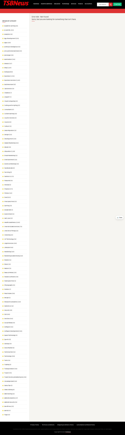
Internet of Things (10, 231)
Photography (8, 285)
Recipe (6, 297)
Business (36, 4)
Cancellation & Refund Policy (86, 425)
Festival (6, 185)
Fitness (6, 193)
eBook (6, 147)
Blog (5, 68)
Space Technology (10, 335)
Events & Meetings (10, 164)
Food (5, 197)
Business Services (10, 80)
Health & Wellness (46, 4)
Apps (5, 42)
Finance (80, 4)
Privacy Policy (34, 425)
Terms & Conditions (48, 425)
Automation (8, 59)
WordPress (7, 406)
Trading (6, 364)
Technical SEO (8, 352)
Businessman (8, 84)
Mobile (6, 260)
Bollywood (7, 72)
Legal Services (8, 243)
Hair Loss (7, 218)
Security (6, 310)
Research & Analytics (11, 302)
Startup (6, 343)
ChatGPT (7, 97)
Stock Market (8, 348)
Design (6, 134)
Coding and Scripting (10, 105)
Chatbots (7, 93)
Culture (6, 126)
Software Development (11, 331)
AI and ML (7, 30)
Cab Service (8, 88)
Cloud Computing (9, 101)
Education (57, 4)
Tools (6, 360)
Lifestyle (7, 247)
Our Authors (88, 4)
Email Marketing (9, 155)
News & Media (8, 272)
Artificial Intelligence (11, 47)
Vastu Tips (7, 385)
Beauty (6, 63)
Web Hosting (8, 394)
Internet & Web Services (11, 226)
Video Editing (8, 389)
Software (7, 327)
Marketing (7, 252)
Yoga (5, 415)
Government (8, 214)
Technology (65, 4)
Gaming (6, 206)
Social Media (8, 323)
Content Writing (9, 114)
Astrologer (7, 55)
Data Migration (9, 130)
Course (6, 122)
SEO (5, 314)
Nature (6, 268)
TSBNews (68, 432)
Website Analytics (9, 398)
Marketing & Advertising (12, 256)
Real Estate (8, 293)
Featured (7, 180)
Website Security (9, 402)
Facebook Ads (8, 168)
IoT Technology (9, 239)
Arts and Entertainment (11, 51)
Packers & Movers (10, 277)
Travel (6, 373)
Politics (6, 289)
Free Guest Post (9, 201)
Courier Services (9, 118)
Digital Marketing (9, 143)
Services (73, 4)
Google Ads (7, 210)
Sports (6, 339)
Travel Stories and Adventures (13, 377)
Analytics (7, 34)
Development (8, 139)
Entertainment (9, 160)
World (6, 410)
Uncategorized (9, 381)
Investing (7, 235)
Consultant (7, 109)
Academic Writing (9, 26)
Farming (7, 172)
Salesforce (7, 306)
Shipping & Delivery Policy (65, 425)
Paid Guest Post (9, 281)
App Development (10, 38)
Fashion (6, 176)
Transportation (9, 369)
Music (6, 264)
